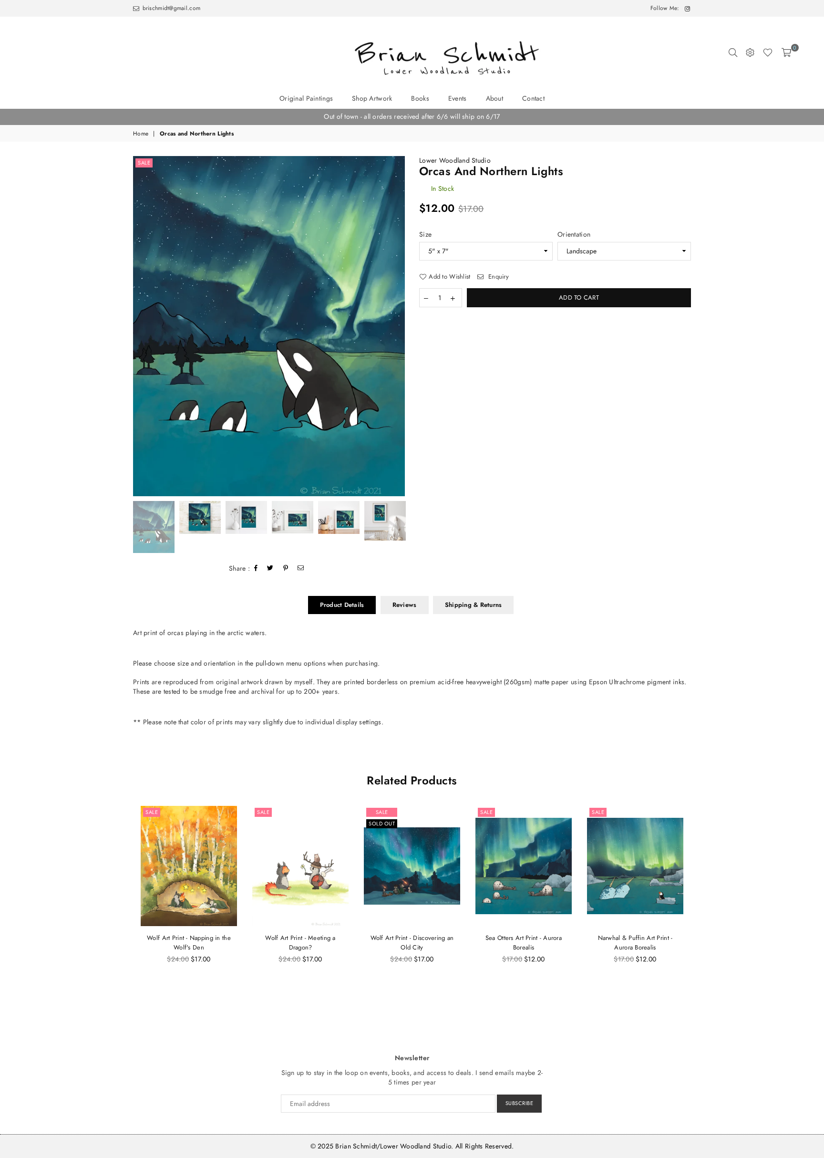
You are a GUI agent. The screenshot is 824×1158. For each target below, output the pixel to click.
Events (457, 98)
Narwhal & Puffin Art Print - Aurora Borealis (635, 942)
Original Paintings (306, 98)
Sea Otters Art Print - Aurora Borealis (523, 942)
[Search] (733, 52)
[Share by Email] (301, 568)
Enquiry (497, 276)
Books (420, 98)
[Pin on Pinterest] (286, 568)
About (494, 98)
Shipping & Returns (473, 604)
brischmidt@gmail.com (170, 8)
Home (140, 134)
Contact (533, 98)
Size (425, 234)
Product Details (342, 604)
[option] (412, 117)
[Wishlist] (768, 52)
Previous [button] (141, 326)
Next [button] (396, 326)
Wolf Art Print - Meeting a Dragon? (300, 942)
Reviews (404, 604)
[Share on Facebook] (256, 568)
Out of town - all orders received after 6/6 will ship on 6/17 (412, 116)
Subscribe (519, 1103)
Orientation (573, 234)
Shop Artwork (372, 98)
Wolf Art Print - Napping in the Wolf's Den (189, 942)
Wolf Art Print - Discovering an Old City (412, 942)
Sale (144, 163)
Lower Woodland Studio (455, 160)
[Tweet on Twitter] (270, 568)
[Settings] (750, 52)
